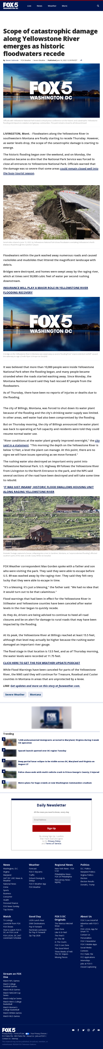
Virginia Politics (86, 875)
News (6, 864)
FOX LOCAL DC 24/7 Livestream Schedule (12, 936)
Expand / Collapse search (98, 6)
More (64, 5)
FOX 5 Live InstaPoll (89, 920)
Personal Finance (10, 903)
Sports (6, 890)
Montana (35, 694)
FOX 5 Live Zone (62, 945)
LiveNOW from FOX (11, 923)
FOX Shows (8, 926)
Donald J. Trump (87, 884)
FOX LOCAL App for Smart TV (89, 930)
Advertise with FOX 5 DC (89, 924)
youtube (73, 1030)
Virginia (6, 871)
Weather (34, 864)
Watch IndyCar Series (12, 998)
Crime (5, 887)
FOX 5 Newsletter (88, 941)
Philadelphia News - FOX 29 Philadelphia (63, 875)
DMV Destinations (37, 923)
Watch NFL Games (11, 980)
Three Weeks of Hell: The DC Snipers (64, 952)
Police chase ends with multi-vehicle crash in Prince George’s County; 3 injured (58, 772)
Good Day (35, 916)
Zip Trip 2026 (34, 935)
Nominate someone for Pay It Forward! (38, 931)
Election (83, 878)
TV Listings (8, 920)
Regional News (64, 864)
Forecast (33, 868)
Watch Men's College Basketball (12, 1002)
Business (7, 893)
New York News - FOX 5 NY (64, 869)
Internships (85, 960)
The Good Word (62, 948)
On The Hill (59, 938)
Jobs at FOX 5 (86, 963)
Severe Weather (39, 60)
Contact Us (85, 934)
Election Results (87, 881)
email (99, 1030)
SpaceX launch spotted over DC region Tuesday (42, 750)
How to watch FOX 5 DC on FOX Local (12, 931)
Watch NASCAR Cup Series (12, 994)
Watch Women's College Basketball (11, 1008)
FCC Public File (86, 954)
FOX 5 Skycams (35, 871)
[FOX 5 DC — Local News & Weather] (12, 6)
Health (6, 900)
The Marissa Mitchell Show (64, 924)
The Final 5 (59, 935)
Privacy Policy (54, 841)
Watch (7, 916)
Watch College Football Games (10, 985)
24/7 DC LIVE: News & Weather (13, 879)
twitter (83, 1030)
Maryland (7, 875)
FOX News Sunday (11, 906)
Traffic (32, 875)
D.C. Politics (85, 868)
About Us (86, 916)
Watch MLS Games (11, 1016)
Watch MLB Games (11, 989)
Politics (84, 864)
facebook (78, 1030)
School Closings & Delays (37, 879)
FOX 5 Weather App (37, 884)
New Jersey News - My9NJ (63, 881)
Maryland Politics (87, 871)
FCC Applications (87, 957)
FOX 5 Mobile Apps (88, 944)
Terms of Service (53, 843)
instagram (88, 1030)
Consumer (7, 896)
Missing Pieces (61, 957)
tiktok (93, 1030)
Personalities (86, 938)
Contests (84, 950)
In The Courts (61, 942)
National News (9, 884)
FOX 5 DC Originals (60, 918)
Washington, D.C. (10, 868)
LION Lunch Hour (36, 920)
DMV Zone (59, 929)
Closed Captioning (88, 967)
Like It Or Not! (61, 932)
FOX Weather (26, 60)
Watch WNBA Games (12, 1013)
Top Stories (8, 909)
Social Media (85, 947)
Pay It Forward (35, 926)
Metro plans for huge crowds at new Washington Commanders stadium (55, 783)
